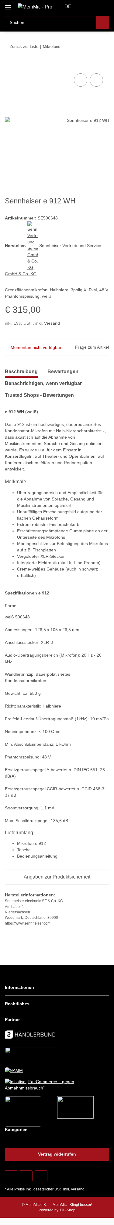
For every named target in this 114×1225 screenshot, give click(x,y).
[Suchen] (102, 22)
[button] (85, 7)
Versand (52, 323)
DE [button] (67, 6)
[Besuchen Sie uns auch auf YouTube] (26, 1175)
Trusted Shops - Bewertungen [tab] (39, 395)
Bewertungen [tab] (62, 371)
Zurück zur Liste (24, 46)
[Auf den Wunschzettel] (96, 80)
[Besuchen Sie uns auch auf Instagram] (41, 1175)
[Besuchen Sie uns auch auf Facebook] (11, 1175)
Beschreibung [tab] (21, 371)
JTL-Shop (67, 1210)
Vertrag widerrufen (57, 1154)
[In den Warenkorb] (10, 65)
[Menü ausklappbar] (8, 5)
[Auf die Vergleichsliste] (80, 80)
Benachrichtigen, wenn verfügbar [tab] (43, 383)
